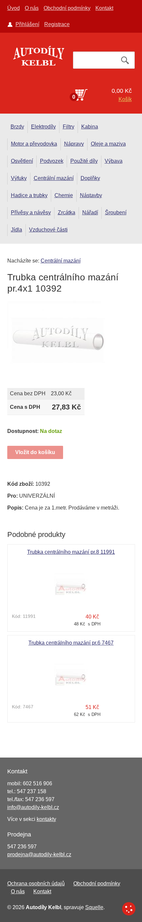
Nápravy (74, 144)
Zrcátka (66, 212)
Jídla (16, 229)
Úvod (13, 8)
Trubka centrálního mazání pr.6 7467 (71, 643)
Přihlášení (27, 24)
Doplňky (90, 178)
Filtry (68, 126)
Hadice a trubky (29, 195)
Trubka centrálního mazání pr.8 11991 (71, 552)
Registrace (57, 24)
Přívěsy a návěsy (31, 212)
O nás (32, 8)
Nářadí (90, 212)
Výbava (114, 161)
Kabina (89, 126)
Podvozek (51, 161)
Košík (125, 99)
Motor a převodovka (34, 144)
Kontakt (104, 8)
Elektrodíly (43, 126)
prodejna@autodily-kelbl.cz (39, 854)
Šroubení (115, 212)
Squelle (94, 907)
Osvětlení (22, 161)
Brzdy (17, 126)
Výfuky (19, 178)
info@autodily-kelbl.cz (33, 807)
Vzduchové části (48, 229)
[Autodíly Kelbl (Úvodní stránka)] (38, 57)
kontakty (46, 819)
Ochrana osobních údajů (36, 883)
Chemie (63, 195)
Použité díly (84, 161)
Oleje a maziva (108, 144)
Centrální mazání (54, 178)
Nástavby (91, 195)
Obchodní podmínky (67, 8)
